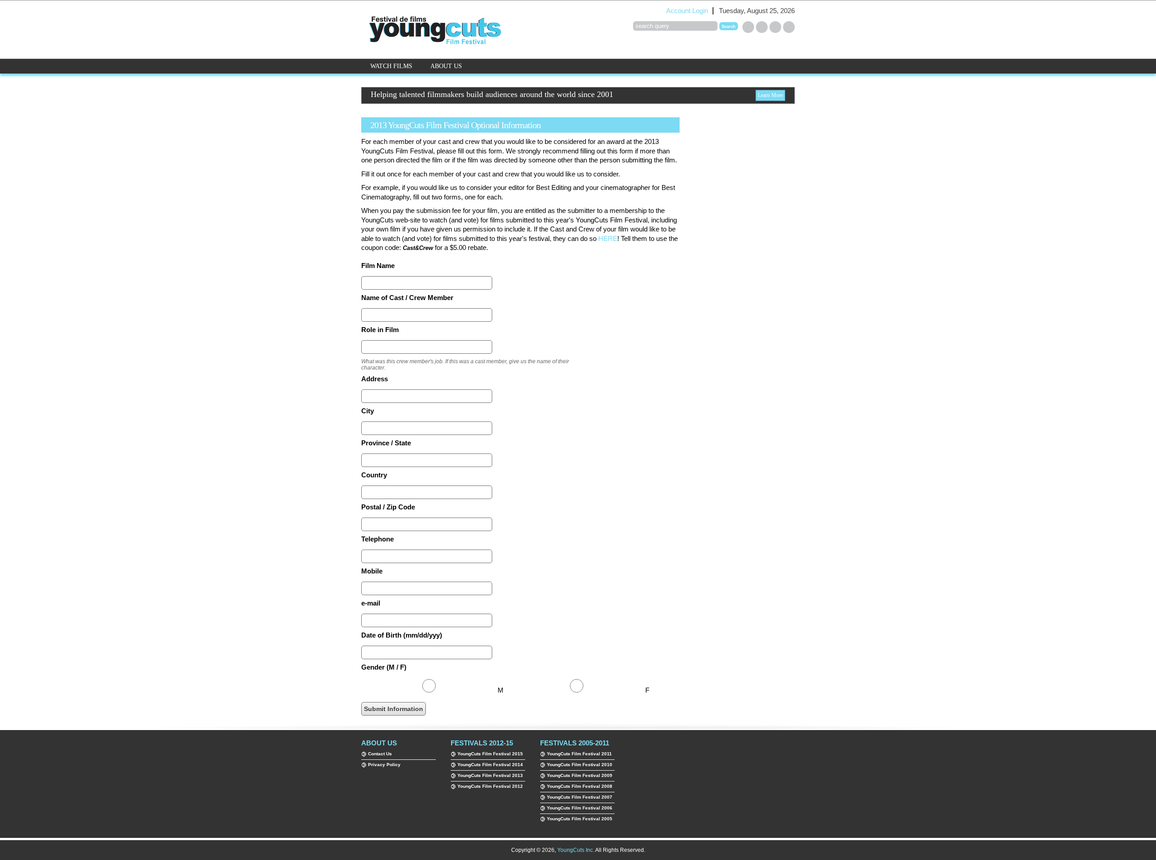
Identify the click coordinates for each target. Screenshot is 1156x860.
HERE (607, 238)
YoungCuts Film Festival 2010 (579, 764)
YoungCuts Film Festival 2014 (490, 764)
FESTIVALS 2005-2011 (574, 743)
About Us (446, 66)
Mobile (371, 571)
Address (374, 379)
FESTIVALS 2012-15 (482, 743)
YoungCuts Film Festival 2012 (490, 786)
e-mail (370, 603)
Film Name (378, 265)
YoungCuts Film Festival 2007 (579, 797)
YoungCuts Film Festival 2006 (579, 807)
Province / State (386, 443)
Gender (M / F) (383, 667)
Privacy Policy (384, 764)
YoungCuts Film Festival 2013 (490, 775)
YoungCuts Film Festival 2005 (579, 818)
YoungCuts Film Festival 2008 (579, 786)
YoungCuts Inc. (575, 850)
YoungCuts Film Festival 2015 (490, 753)
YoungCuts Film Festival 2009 (579, 775)
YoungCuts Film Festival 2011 (579, 753)
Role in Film (380, 329)
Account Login (687, 10)
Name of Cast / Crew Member (407, 297)
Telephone (377, 539)
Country (374, 475)
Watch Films (391, 66)
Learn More (770, 95)
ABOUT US (379, 743)
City (367, 411)
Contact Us (380, 753)
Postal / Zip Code (388, 507)
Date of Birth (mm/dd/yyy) (401, 635)
